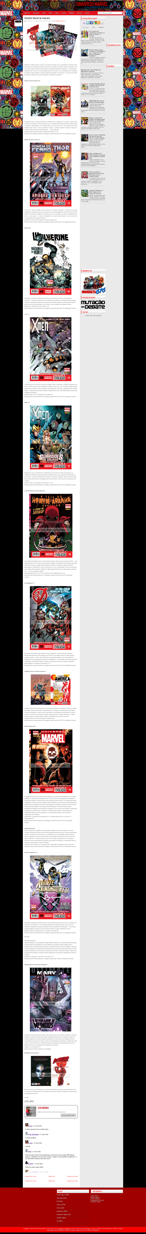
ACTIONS (63, 13)
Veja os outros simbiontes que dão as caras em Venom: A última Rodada (97, 136)
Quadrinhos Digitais (62, 1214)
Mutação (79, 13)
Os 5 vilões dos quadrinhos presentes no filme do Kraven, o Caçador (97, 34)
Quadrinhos (60, 1211)
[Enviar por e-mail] (25, 1101)
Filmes (59, 1204)
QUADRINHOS (36, 13)
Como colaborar (95, 1199)
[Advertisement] (93, 238)
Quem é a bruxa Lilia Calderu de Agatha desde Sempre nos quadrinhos (97, 119)
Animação (59, 1198)
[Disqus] (51, 1147)
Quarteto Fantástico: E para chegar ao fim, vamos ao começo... (96, 192)
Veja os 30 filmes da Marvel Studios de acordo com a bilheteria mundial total (97, 156)
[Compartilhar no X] (29, 1101)
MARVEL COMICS (64, 1230)
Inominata (71, 13)
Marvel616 (27, 13)
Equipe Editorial (95, 1197)
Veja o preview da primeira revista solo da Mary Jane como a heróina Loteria (96, 174)
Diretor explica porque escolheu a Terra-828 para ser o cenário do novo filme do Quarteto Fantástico (97, 53)
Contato (87, 13)
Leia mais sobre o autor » (68, 1115)
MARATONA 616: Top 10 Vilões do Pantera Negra (96, 101)
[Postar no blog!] (27, 1101)
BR (57, 1201)
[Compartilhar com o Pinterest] (33, 1101)
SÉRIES (50, 13)
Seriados (59, 1218)
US (57, 1221)
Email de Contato (96, 1202)
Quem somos (94, 1196)
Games (59, 1208)
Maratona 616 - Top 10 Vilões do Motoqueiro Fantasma (91, 70)
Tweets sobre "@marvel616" (93, 315)
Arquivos (101, 27)
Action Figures (61, 1195)
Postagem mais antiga (72, 1176)
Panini (61, 21)
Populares (85, 27)
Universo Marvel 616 (39, 1228)
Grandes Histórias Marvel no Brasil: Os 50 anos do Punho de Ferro (97, 85)
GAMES (56, 13)
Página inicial (52, 1176)
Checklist (56, 21)
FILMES (44, 13)
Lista (93, 27)
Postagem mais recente (30, 1176)
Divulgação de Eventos (97, 1200)
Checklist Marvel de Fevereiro (37, 18)
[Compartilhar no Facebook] (31, 1101)
